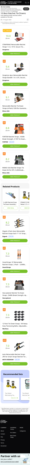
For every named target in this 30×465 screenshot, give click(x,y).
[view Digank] (8, 223)
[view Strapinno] (8, 36)
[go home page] (4, 2)
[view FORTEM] (8, 129)
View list (13, 398)
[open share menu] (27, 19)
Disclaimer (4, 446)
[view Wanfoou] (8, 316)
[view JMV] (11, 196)
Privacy (3, 440)
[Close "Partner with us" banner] (28, 455)
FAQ (2, 437)
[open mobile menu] (28, 3)
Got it (26, 9)
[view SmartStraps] (8, 254)
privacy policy (15, 11)
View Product (15, 54)
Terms (2, 443)
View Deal (10, 208)
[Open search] (26, 2)
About (2, 431)
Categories (23, 431)
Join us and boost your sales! (10, 462)
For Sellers (13, 432)
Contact (3, 434)
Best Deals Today (13, 436)
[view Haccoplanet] (8, 285)
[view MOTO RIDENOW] (8, 346)
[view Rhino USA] (8, 98)
